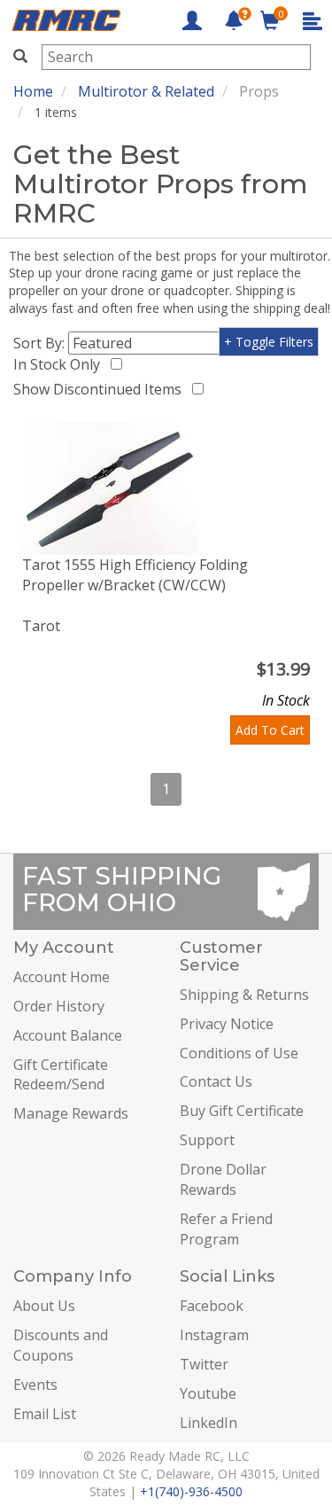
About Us (44, 1305)
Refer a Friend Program (226, 1229)
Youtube (208, 1393)
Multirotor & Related (146, 91)
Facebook (211, 1305)
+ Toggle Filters (268, 341)
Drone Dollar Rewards (223, 1179)
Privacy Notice (227, 1024)
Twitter (204, 1364)
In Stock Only (60, 364)
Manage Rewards (70, 1113)
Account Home (61, 977)
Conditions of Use (239, 1053)
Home (33, 91)
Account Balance (67, 1035)
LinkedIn (208, 1422)
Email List (44, 1414)
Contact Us (216, 1081)
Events (35, 1384)
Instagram (214, 1335)
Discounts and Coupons (60, 1345)
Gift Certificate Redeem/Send (60, 1075)
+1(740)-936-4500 (191, 1491)
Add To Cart (270, 730)
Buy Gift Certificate (242, 1110)
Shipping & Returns (244, 994)
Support (207, 1140)
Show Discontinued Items (101, 389)
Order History (58, 1006)
